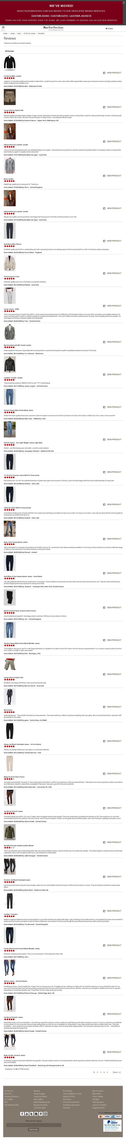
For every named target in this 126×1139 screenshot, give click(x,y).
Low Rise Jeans (40, 1108)
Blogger (36, 1114)
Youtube (27, 1114)
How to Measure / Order (72, 1094)
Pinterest (41, 1114)
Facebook (22, 1114)
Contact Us (8, 1091)
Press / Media (97, 1097)
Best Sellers (96, 1094)
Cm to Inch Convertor (71, 1102)
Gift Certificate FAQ (11, 1105)
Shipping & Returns (11, 1097)
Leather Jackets (80, 16)
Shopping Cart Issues (71, 1105)
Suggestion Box (98, 1108)
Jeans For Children (99, 1105)
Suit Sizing (67, 1099)
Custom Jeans (40, 16)
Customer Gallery (40, 1097)
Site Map (95, 1099)
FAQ (6, 1102)
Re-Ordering (67, 1091)
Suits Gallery (38, 1099)
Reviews (37, 1091)
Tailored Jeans (98, 1102)
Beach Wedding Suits (42, 1102)
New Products (97, 1091)
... (110, 1072)
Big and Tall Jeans (41, 1105)
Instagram (45, 1114)
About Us (7, 1094)
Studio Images (39, 1094)
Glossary (66, 1108)
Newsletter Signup (34, 1121)
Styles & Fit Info (69, 1097)
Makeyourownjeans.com (113, 1113)
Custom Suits (59, 16)
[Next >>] (116, 1072)
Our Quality (8, 1099)
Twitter (31, 1114)
